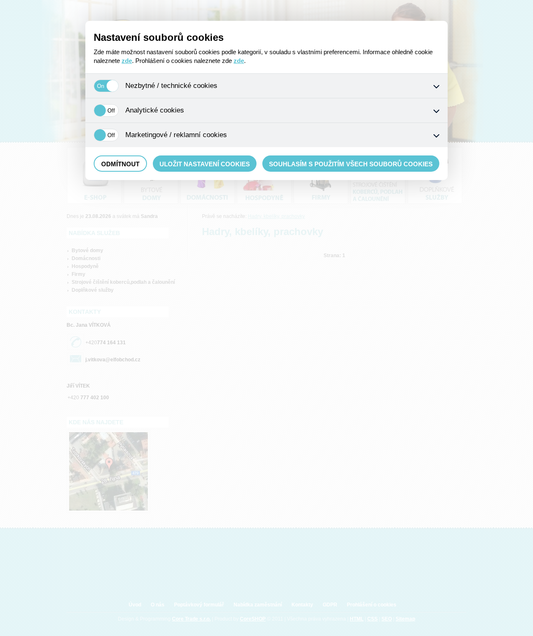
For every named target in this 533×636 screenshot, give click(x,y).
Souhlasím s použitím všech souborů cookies (351, 164)
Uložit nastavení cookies (204, 164)
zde (127, 60)
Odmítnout (120, 164)
